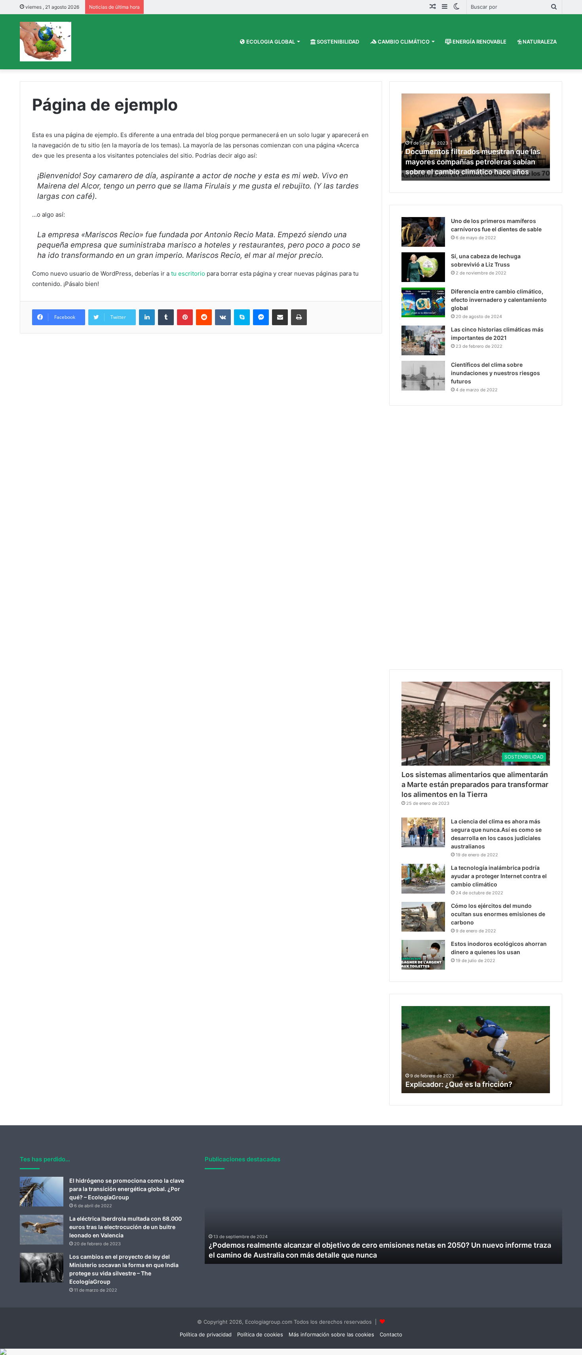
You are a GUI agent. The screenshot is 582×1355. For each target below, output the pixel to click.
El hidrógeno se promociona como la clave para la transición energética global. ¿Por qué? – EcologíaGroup (126, 1189)
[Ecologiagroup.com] (45, 41)
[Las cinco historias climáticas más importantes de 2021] (423, 340)
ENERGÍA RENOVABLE (478, 41)
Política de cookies (260, 1334)
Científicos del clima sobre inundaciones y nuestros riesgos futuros (495, 373)
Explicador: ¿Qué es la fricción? (458, 1084)
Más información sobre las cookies (331, 1334)
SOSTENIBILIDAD (337, 41)
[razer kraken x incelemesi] (291, 1352)
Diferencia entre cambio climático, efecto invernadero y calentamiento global (499, 299)
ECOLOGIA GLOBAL (270, 41)
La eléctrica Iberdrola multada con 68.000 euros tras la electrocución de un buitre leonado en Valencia (125, 1227)
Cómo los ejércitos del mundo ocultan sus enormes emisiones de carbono (498, 914)
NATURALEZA (539, 41)
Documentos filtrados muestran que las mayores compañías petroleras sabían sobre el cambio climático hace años (472, 161)
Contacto (391, 1334)
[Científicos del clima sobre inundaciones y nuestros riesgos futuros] (423, 376)
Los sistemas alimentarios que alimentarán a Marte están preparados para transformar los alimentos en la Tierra (474, 784)
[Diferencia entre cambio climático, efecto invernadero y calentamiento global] (423, 302)
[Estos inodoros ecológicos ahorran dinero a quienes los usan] (423, 955)
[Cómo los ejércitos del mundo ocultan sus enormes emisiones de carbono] (423, 917)
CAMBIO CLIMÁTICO (403, 41)
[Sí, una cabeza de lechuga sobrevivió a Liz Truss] (423, 267)
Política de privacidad (206, 1334)
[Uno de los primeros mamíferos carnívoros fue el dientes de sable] (423, 232)
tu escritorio (188, 273)
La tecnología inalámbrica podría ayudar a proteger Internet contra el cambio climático (499, 876)
